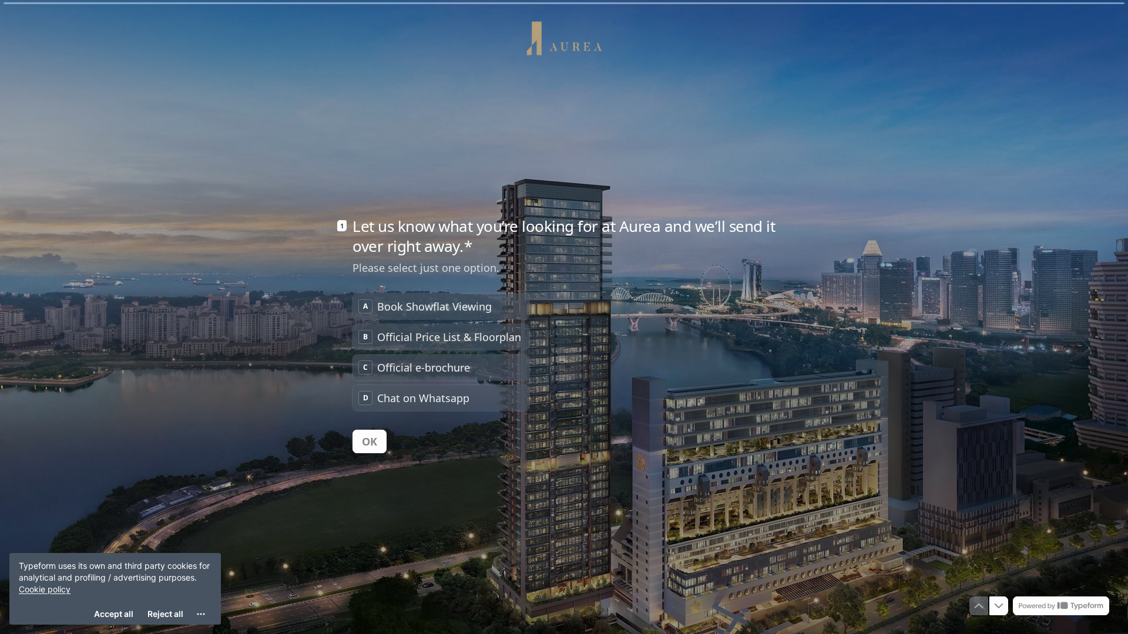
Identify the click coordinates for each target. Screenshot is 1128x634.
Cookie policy (44, 589)
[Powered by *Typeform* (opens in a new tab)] (1061, 605)
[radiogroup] (440, 352)
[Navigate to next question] (998, 605)
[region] (115, 589)
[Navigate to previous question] (978, 605)
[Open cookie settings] (201, 614)
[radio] (440, 306)
